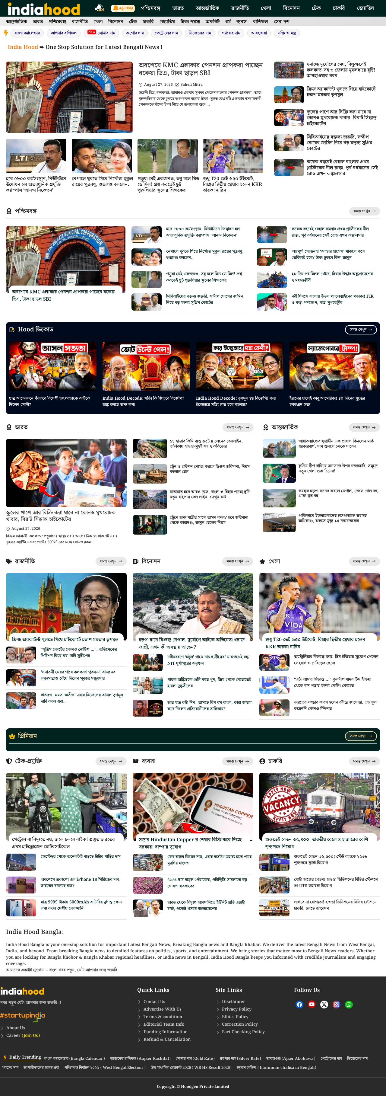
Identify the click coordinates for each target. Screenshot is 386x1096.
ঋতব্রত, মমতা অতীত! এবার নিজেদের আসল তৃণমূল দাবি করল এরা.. (82, 698)
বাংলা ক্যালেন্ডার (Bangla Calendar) (74, 1059)
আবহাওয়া (259, 33)
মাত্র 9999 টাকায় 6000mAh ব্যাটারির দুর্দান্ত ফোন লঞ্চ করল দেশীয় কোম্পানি (81, 905)
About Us (15, 1028)
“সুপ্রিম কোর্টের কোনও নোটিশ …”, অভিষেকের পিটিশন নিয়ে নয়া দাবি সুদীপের (79, 652)
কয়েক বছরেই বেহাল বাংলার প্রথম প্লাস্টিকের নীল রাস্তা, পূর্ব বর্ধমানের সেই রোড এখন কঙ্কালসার (342, 167)
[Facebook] (299, 1004)
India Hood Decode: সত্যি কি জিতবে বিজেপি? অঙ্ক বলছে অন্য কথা (143, 401)
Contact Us (154, 1002)
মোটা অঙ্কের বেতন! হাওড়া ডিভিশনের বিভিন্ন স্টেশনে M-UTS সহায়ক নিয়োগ (336, 882)
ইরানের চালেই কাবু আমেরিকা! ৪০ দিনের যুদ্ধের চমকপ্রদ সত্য (327, 401)
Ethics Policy (235, 1017)
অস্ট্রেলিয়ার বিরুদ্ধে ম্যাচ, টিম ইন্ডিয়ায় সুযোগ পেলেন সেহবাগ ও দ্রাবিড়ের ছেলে (336, 659)
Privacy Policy (237, 1009)
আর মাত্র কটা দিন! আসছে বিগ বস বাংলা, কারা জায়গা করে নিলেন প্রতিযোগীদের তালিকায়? (209, 705)
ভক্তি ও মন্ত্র (287, 33)
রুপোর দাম (135, 33)
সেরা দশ (281, 22)
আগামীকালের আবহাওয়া (41, 1068)
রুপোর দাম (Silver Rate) (240, 1059)
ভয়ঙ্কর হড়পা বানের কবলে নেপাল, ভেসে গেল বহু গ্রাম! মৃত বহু (338, 494)
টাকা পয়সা (190, 22)
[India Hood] (44, 8)
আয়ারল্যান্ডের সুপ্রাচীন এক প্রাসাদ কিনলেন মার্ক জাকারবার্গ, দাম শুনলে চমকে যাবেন (336, 444)
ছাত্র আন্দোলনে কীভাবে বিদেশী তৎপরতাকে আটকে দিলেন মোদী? (49, 401)
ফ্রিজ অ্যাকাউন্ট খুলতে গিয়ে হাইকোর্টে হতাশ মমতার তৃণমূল (341, 92)
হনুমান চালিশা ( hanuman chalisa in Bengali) (276, 1068)
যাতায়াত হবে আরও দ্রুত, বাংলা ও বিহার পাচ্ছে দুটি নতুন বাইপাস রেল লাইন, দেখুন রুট (210, 494)
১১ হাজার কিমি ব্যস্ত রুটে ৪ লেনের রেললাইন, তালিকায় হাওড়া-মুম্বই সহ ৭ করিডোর (206, 444)
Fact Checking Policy (243, 1032)
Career (23, 1035)
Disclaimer (233, 1002)
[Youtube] (312, 1004)
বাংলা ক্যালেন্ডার (27, 33)
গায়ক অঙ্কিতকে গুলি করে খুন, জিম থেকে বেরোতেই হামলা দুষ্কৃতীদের (209, 682)
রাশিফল (260, 22)
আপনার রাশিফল (64, 33)
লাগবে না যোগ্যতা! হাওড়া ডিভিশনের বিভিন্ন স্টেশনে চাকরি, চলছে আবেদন (335, 905)
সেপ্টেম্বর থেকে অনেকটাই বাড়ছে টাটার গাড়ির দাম (81, 856)
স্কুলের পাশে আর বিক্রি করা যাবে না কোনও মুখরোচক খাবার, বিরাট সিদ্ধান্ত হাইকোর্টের (341, 117)
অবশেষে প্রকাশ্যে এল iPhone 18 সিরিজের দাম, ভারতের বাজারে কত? (81, 882)
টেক (316, 8)
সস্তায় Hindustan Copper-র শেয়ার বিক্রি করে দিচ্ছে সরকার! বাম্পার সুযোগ (190, 843)
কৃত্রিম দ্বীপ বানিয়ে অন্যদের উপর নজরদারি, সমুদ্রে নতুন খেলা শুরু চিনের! (338, 469)
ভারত (178, 8)
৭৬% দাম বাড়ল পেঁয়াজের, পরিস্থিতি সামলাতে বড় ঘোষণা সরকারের (207, 883)
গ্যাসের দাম (231, 33)
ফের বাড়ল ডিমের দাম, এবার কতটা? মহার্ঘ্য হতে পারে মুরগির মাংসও (209, 860)
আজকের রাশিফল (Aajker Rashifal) (140, 1059)
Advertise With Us (163, 1009)
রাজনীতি (240, 8)
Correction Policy (240, 1024)
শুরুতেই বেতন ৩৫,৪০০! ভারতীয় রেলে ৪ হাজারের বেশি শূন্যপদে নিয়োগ (316, 843)
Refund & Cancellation (167, 1039)
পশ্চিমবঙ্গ (150, 8)
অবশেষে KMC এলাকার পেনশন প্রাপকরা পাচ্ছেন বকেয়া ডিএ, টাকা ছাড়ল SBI (201, 69)
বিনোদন (291, 8)
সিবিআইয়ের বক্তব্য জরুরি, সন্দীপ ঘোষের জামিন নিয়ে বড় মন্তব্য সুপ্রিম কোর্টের (339, 142)
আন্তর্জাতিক (207, 8)
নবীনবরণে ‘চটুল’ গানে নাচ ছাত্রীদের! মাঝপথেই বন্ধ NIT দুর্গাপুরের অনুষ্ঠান (208, 660)
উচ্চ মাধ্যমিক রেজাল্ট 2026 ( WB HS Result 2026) (191, 1068)
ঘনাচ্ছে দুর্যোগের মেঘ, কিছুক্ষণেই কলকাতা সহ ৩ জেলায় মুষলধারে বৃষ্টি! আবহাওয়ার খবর (341, 70)
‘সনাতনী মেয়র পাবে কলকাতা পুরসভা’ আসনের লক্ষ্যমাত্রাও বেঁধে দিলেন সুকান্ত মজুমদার (78, 675)
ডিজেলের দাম (200, 33)
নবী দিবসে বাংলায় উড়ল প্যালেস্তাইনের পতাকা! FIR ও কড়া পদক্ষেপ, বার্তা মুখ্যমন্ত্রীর (333, 299)
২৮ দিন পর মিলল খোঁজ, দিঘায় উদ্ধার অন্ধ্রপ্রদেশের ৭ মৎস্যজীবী (332, 277)
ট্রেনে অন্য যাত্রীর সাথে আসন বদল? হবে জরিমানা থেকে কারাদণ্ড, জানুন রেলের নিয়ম (209, 520)
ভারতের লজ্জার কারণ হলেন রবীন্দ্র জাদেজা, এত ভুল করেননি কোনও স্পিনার (335, 705)
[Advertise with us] (99, 8)
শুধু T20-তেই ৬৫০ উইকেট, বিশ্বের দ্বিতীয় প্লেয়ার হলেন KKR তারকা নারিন (232, 184)
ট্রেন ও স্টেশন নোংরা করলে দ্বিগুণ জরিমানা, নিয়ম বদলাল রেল (210, 469)
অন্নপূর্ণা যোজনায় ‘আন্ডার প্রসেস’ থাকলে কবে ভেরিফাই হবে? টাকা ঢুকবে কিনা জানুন (328, 254)
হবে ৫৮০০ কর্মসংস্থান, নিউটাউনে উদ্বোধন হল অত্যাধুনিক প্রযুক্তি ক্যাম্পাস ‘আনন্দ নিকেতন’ (36, 184)
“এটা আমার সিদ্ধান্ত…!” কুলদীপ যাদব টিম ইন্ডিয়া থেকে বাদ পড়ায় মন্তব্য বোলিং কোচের (332, 682)
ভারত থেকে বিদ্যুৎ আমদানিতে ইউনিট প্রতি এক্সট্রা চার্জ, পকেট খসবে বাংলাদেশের (206, 905)
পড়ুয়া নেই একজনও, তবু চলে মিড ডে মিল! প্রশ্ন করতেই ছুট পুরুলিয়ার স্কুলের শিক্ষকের (168, 184)
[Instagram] (336, 1004)
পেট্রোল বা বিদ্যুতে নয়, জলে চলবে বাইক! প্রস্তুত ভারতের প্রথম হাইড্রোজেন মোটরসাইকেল (63, 843)
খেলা (266, 8)
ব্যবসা (241, 22)
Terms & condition (163, 1017)
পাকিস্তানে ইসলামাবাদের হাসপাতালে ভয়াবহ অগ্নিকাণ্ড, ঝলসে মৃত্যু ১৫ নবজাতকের (333, 518)
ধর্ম (228, 22)
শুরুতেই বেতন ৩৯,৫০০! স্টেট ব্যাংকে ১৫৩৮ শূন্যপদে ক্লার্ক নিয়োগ (330, 859)
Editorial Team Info (164, 1024)
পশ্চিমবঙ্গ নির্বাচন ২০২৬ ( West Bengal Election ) (105, 1068)
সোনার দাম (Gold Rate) (195, 1059)
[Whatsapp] (349, 1004)
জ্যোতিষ (365, 8)
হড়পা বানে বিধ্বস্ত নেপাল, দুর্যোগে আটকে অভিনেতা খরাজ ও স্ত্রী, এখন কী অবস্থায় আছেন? (192, 643)
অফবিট (213, 22)
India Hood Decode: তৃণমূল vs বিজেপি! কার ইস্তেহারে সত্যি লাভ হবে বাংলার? (236, 401)
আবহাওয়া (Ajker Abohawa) (290, 1059)
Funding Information (166, 1032)
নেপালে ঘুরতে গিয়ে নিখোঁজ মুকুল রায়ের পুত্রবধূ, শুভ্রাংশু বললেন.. (102, 181)
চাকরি (339, 8)
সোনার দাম (101, 33)
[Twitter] (324, 1004)
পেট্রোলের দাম (166, 33)
